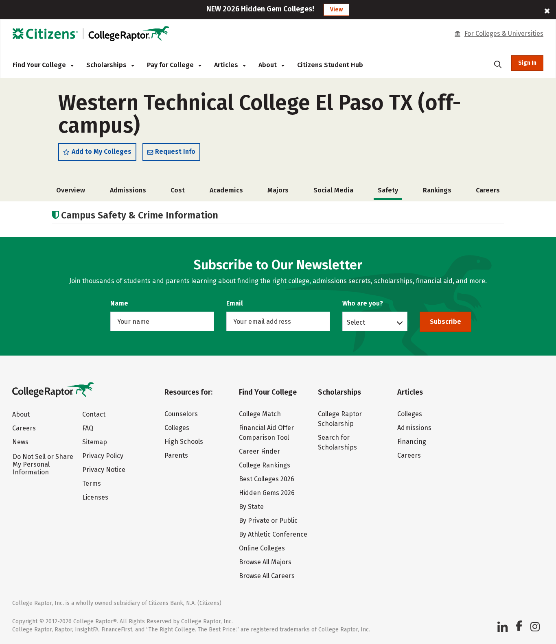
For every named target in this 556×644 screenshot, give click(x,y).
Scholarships (107, 65)
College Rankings (264, 465)
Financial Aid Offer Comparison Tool (266, 432)
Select (356, 322)
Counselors (181, 414)
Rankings (437, 190)
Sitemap (94, 442)
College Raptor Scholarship (340, 419)
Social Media (333, 190)
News (20, 442)
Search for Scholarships (337, 442)
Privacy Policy (102, 456)
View (336, 9)
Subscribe (445, 321)
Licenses (95, 497)
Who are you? (362, 303)
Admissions (128, 190)
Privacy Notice (103, 470)
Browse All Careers (267, 576)
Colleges (176, 428)
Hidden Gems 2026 (267, 493)
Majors (278, 190)
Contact (93, 414)
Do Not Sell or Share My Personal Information (43, 464)
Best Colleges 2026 (266, 479)
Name (119, 303)
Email (234, 303)
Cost (178, 190)
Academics (226, 190)
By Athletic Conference (273, 534)
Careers (488, 190)
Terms (91, 483)
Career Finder (259, 451)
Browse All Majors (265, 562)
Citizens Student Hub (330, 65)
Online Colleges (262, 548)
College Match (260, 414)
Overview (70, 190)
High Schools (183, 441)
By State (251, 507)
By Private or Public (268, 520)
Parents (176, 455)
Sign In (527, 62)
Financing (411, 441)
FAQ (87, 428)
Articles (227, 65)
